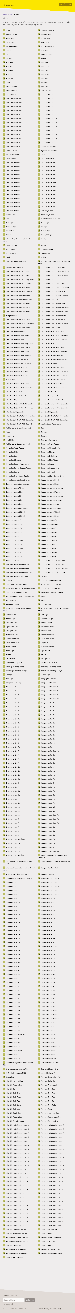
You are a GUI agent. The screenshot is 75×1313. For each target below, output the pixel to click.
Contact (53, 1309)
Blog (62, 5)
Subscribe (30, 1300)
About (68, 5)
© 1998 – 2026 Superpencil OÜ (14, 1309)
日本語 (58, 1309)
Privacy (46, 1309)
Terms (40, 1309)
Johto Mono (7, 14)
